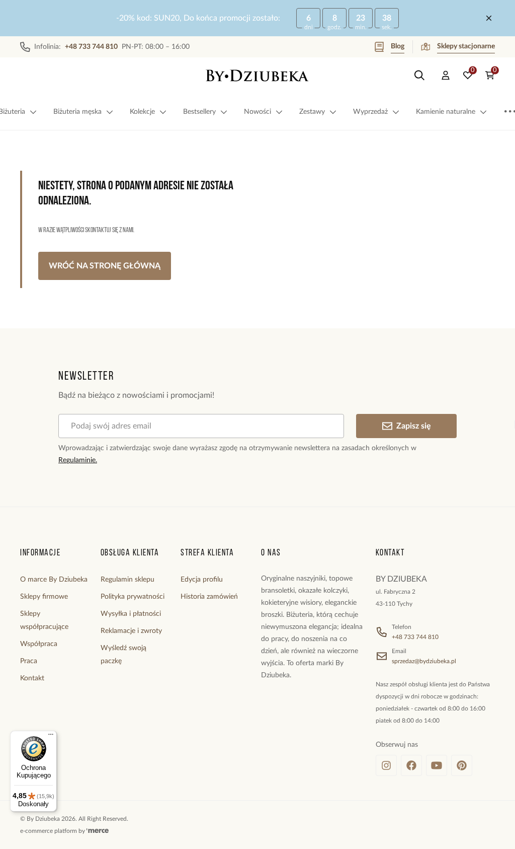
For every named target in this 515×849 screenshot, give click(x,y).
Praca (28, 661)
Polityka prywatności (132, 596)
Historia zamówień (209, 596)
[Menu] (51, 737)
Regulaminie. (77, 460)
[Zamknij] (489, 18)
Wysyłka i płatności (131, 613)
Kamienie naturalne (445, 111)
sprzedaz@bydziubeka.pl (424, 661)
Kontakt (32, 678)
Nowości (257, 111)
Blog (397, 46)
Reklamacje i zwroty (131, 630)
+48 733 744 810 (415, 637)
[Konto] (446, 75)
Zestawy (312, 111)
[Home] (257, 75)
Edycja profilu (202, 579)
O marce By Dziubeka (54, 579)
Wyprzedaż (370, 111)
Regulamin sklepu (127, 579)
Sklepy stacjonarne (466, 46)
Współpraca (38, 644)
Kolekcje (142, 111)
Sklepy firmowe (44, 596)
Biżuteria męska (77, 111)
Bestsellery (199, 111)
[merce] (98, 831)
